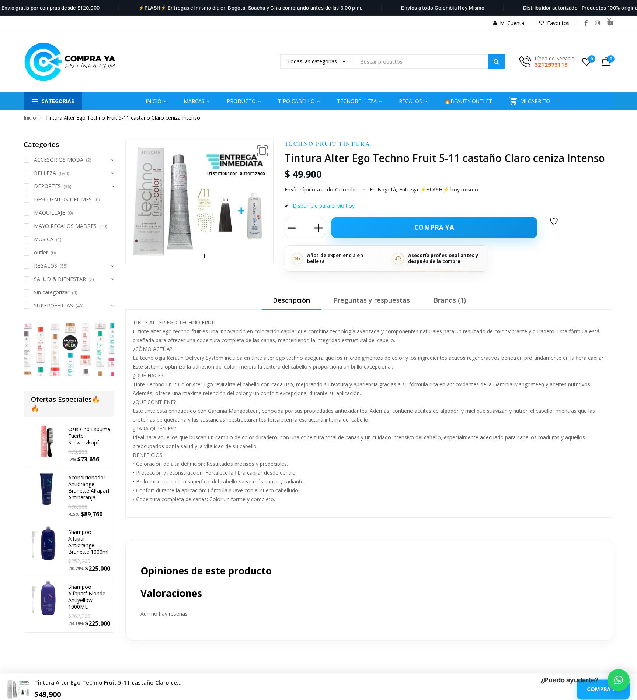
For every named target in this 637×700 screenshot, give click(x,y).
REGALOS (45, 265)
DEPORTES (47, 186)
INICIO (153, 101)
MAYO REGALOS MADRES (65, 225)
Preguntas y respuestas (372, 300)
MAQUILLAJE (49, 212)
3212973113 (551, 64)
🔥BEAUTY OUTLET (468, 101)
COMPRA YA (603, 689)
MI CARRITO (535, 101)
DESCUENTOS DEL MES (63, 199)
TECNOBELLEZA (357, 101)
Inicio (30, 117)
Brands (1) (450, 300)
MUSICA (43, 239)
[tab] (291, 303)
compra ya (434, 227)
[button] (262, 150)
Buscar (496, 61)
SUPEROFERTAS (53, 305)
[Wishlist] (555, 226)
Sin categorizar (51, 292)
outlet (41, 252)
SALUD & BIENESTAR (60, 278)
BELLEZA (45, 172)
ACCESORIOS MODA (58, 159)
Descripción (291, 300)
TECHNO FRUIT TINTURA (327, 143)
